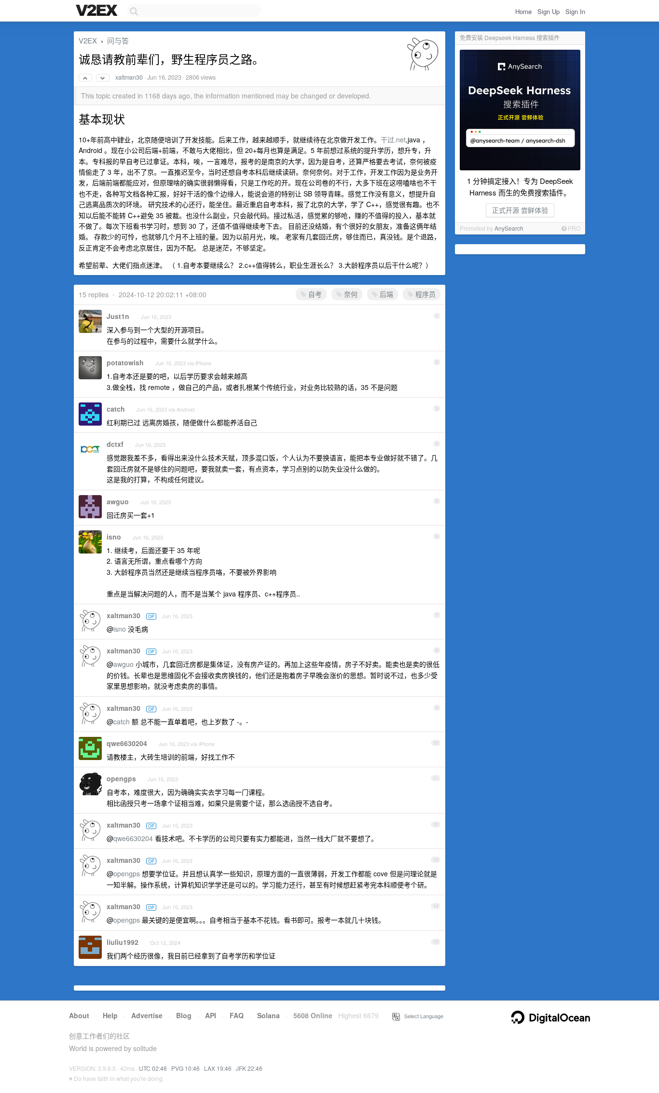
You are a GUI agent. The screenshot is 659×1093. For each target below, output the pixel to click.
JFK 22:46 (249, 1068)
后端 (385, 294)
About (79, 1015)
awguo (118, 501)
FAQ (237, 1015)
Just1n (118, 316)
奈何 (349, 294)
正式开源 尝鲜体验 (520, 210)
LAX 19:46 (218, 1068)
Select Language (421, 1016)
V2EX (88, 40)
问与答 (118, 40)
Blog (184, 1015)
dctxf (115, 444)
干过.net (393, 139)
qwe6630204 (127, 743)
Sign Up (548, 11)
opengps (121, 778)
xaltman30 (129, 77)
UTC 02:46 (153, 1068)
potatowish (125, 362)
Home (523, 11)
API (210, 1015)
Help (110, 1015)
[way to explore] (98, 11)
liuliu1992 (122, 942)
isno (114, 536)
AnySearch (508, 228)
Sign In (575, 11)
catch (116, 409)
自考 (314, 294)
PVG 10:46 (185, 1068)
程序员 (424, 294)
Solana (268, 1015)
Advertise (147, 1015)
